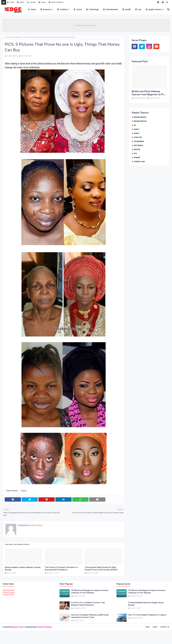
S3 (135, 125)
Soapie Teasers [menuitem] (155, 9)
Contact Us (164, 627)
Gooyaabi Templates (44, 627)
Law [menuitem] (139, 9)
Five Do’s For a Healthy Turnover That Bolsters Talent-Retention (88, 603)
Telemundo (139, 141)
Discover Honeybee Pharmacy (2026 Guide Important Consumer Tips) (90, 616)
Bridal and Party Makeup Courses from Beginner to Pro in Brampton (148, 93)
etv (135, 153)
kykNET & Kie (139, 162)
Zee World (138, 145)
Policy (43, 2)
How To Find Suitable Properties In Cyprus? (147, 615)
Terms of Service (57, 2)
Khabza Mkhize (12, 56)
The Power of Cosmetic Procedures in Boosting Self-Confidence (61, 568)
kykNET (137, 158)
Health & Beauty (16, 37)
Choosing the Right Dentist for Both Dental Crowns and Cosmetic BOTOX (101, 568)
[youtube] (156, 46)
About (22, 2)
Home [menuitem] (33, 9)
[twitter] (162, 2)
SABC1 (136, 129)
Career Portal (8, 594)
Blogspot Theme (17, 627)
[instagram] (167, 2)
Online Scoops (9, 592)
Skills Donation (9, 590)
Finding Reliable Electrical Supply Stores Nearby (146, 603)
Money (23, 491)
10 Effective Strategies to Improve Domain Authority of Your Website (89, 591)
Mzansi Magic (140, 117)
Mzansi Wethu (140, 121)
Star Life (138, 137)
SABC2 (136, 133)
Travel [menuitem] (79, 9)
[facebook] (158, 2)
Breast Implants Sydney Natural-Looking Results (22, 568)
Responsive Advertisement (86, 25)
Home (12, 2)
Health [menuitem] (128, 9)
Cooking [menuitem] (63, 9)
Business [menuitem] (47, 9)
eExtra (137, 149)
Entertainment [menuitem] (112, 9)
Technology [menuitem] (94, 9)
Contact (33, 2)
